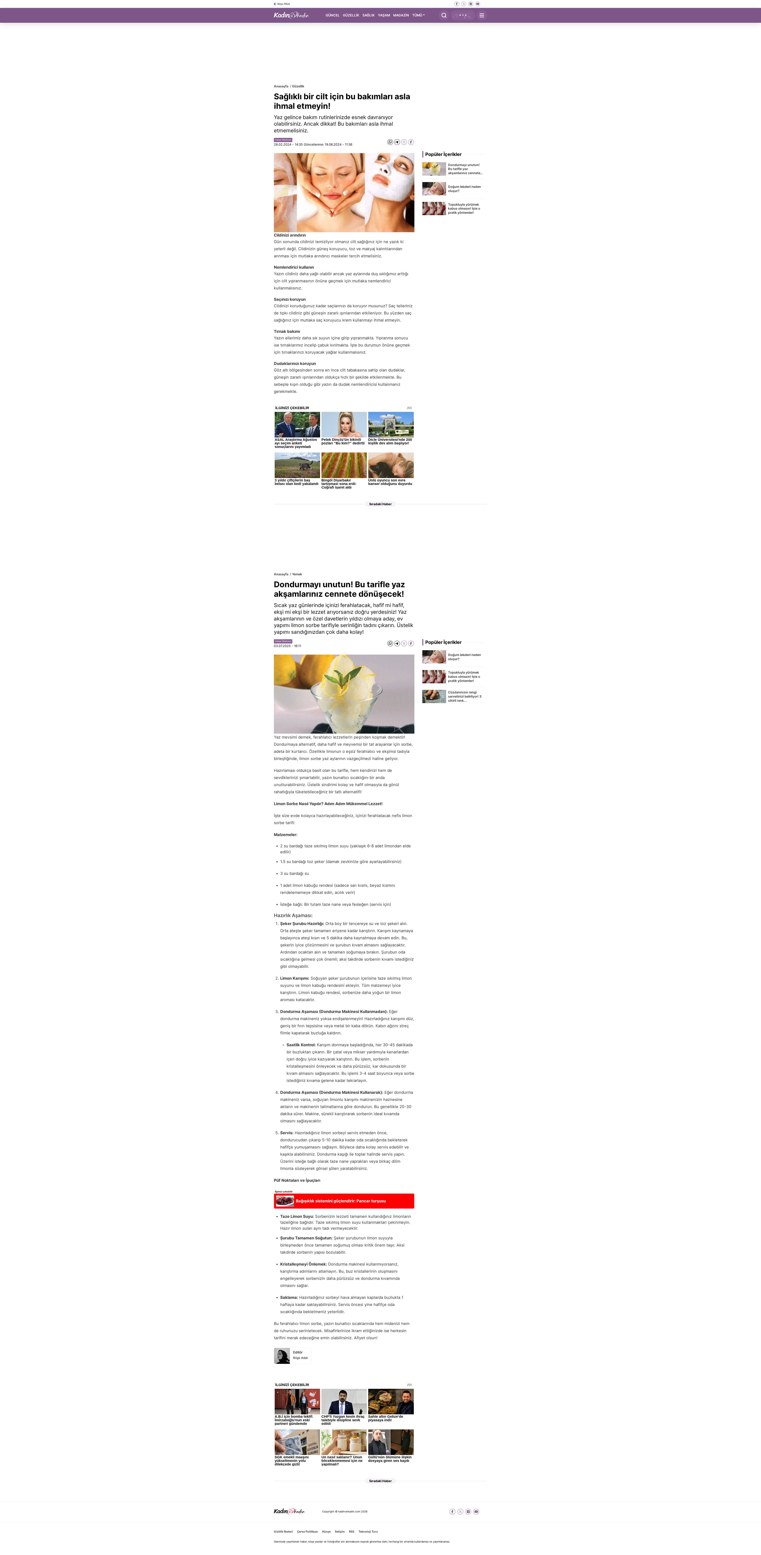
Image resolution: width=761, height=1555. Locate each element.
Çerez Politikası (307, 1531)
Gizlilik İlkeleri (283, 1531)
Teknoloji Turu (368, 1531)
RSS (351, 1531)
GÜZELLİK (351, 15)
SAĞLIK (368, 15)
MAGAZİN (401, 15)
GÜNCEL (333, 15)
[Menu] (481, 15)
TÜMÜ (417, 15)
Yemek (297, 574)
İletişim (340, 1531)
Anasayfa (281, 86)
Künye (326, 1531)
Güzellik (298, 86)
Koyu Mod (283, 3)
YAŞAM (384, 15)
